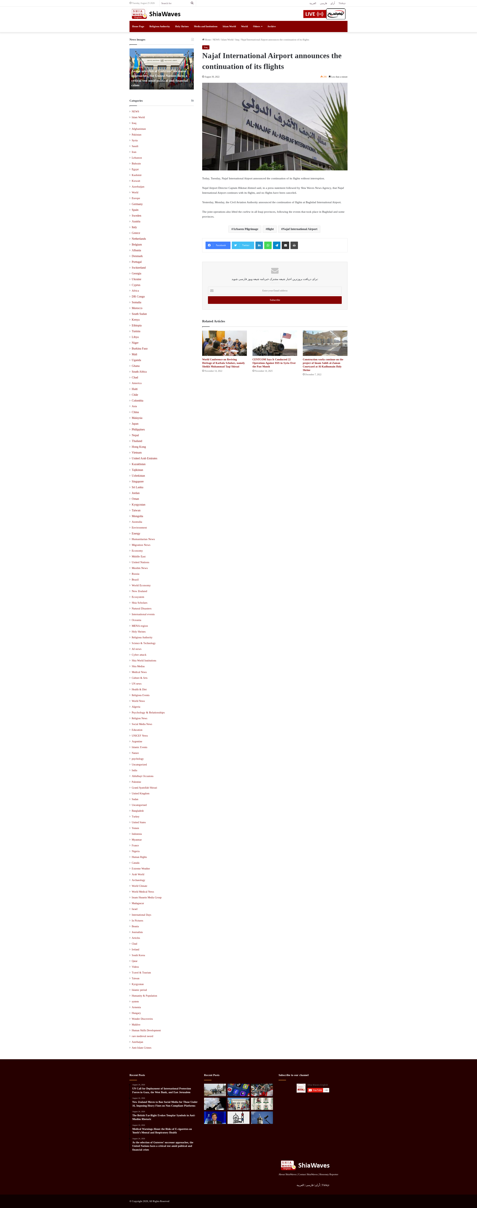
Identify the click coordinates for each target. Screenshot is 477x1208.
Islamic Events (139, 747)
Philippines (138, 429)
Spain (135, 209)
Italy (134, 227)
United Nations (140, 562)
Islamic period (139, 990)
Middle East (139, 556)
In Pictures (137, 920)
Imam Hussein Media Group (147, 897)
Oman (135, 498)
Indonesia (137, 834)
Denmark (137, 256)
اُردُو (333, 3)
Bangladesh (138, 810)
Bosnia (135, 926)
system (135, 1001)
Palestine (136, 782)
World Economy (141, 585)
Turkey (135, 816)
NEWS (216, 39)
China (135, 412)
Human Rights (139, 857)
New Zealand (139, 591)
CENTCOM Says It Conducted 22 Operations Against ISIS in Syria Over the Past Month (274, 363)
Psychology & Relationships (148, 712)
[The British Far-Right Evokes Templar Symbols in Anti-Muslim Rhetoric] (262, 1090)
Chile (135, 394)
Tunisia (136, 331)
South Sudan (139, 313)
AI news (136, 648)
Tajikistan (137, 469)
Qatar (135, 961)
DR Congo (138, 296)
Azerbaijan (138, 186)
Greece (136, 233)
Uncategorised (139, 805)
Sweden (136, 215)
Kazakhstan (139, 464)
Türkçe (342, 3)
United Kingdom (140, 793)
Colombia (137, 400)
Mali (134, 354)
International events (143, 614)
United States (139, 822)
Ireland (135, 949)
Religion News (139, 718)
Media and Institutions (205, 26)
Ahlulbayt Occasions (142, 776)
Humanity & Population (144, 995)
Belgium (137, 244)
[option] (161, 68)
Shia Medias (138, 666)
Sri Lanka (137, 487)
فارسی (323, 3)
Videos (135, 966)
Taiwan (136, 510)
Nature (135, 752)
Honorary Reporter (328, 1174)
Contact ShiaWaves (308, 1174)
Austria (136, 221)
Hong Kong (139, 446)
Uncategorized (139, 764)
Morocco (137, 308)
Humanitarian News (143, 539)
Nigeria (136, 851)
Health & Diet (139, 689)
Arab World (138, 874)
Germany (137, 204)
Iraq (237, 39)
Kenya (136, 319)
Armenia (136, 1007)
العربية (312, 3)
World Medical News (143, 891)
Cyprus (136, 285)
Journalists (137, 932)
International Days (141, 914)
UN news (136, 683)
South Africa (139, 371)
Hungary (136, 1013)
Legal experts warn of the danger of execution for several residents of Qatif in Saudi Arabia (161, 80)
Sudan (135, 799)
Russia (135, 573)
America (137, 383)
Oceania (136, 620)
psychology (138, 758)
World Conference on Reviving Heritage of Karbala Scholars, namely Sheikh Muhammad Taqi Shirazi (223, 363)
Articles (136, 938)
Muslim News (140, 568)
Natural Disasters (141, 608)
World (244, 26)
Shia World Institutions (144, 660)
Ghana (136, 365)
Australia (137, 521)
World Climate (139, 886)
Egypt (135, 169)
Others (256, 26)
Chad (135, 377)
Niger (135, 342)
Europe (136, 198)
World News (138, 700)
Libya (135, 337)
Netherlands (139, 238)
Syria (135, 140)
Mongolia (137, 516)
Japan (135, 423)
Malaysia (137, 417)
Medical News (139, 672)
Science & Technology (144, 643)
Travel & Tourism (141, 972)
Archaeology (138, 880)
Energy (136, 533)
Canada (135, 862)
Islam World (229, 26)
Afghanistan (139, 128)
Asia (134, 406)
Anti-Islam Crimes (141, 1047)
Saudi (135, 146)
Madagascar (138, 903)
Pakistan (136, 134)
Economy (137, 550)
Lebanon (137, 157)
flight (270, 229)
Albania (136, 250)
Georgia (136, 273)
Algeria (136, 706)
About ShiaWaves (287, 1174)
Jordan (136, 493)
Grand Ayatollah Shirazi (144, 787)
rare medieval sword (142, 1036)
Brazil (135, 579)
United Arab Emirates (144, 458)
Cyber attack (139, 654)
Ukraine (136, 279)
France (135, 845)
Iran (134, 151)
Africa (135, 290)
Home (207, 39)
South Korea (138, 955)
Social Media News (142, 724)
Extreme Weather (141, 868)
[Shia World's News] (156, 14)
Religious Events (140, 695)
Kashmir (137, 175)
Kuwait (136, 180)
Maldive (136, 1024)
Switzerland (139, 267)
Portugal (137, 261)
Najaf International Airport (300, 229)
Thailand (137, 441)
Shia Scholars (139, 602)
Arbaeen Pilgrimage (245, 229)
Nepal (135, 435)
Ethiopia (137, 325)
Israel (135, 909)
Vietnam (137, 452)
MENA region (140, 625)
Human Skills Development (146, 1030)
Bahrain (136, 163)
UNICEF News (140, 735)
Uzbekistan (138, 475)
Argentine (137, 741)
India (134, 770)
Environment (139, 527)
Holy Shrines (182, 26)
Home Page (138, 26)
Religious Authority (159, 26)
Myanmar (137, 839)
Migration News (141, 544)
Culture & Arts (139, 677)
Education (137, 729)
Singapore (138, 481)
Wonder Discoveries (142, 1018)
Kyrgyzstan (138, 504)
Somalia (136, 302)
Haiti (135, 389)
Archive (271, 26)
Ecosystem (138, 596)
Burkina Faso (140, 348)
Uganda (136, 360)
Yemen (135, 828)
